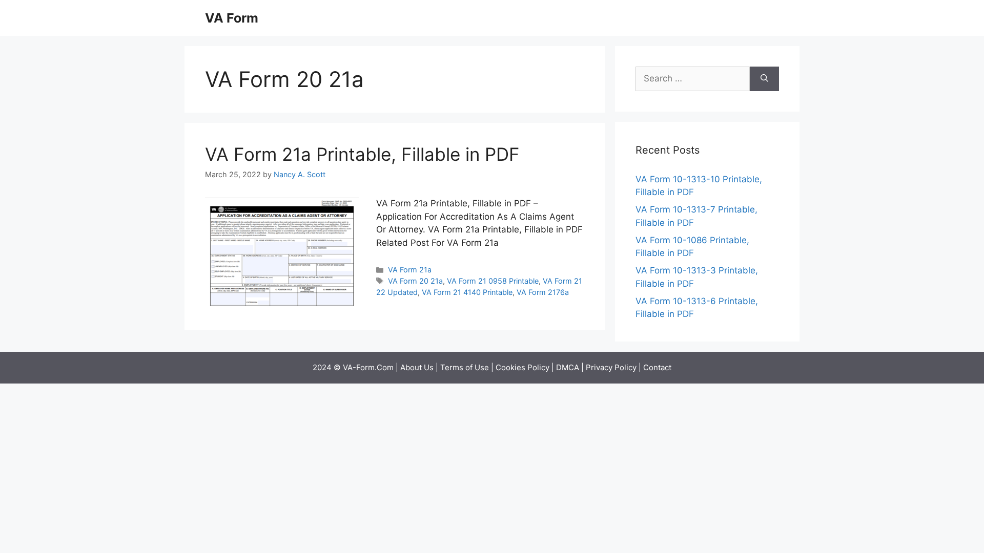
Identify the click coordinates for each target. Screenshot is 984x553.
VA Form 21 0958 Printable (493, 280)
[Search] (764, 79)
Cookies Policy (522, 367)
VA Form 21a (410, 269)
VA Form (231, 18)
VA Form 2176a (543, 292)
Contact (657, 367)
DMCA (567, 367)
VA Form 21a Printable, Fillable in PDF (362, 154)
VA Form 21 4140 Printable (467, 292)
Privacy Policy (611, 367)
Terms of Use (464, 367)
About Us (417, 367)
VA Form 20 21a (415, 280)
